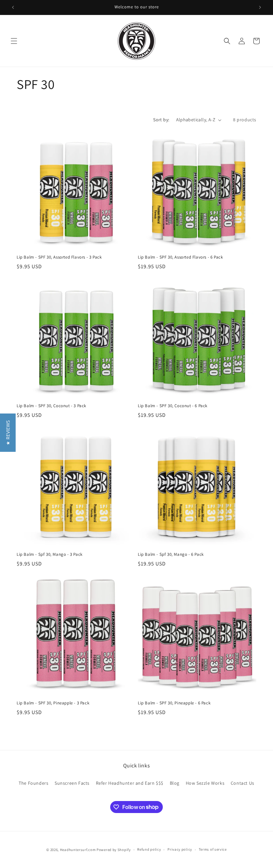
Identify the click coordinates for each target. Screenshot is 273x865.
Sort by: (161, 120)
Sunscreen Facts (72, 783)
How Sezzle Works (205, 783)
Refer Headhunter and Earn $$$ (129, 783)
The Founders (33, 783)
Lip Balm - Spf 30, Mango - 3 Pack (50, 554)
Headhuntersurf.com (78, 849)
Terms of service (213, 849)
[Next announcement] (260, 7)
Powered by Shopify (114, 849)
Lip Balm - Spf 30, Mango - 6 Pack (171, 554)
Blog (174, 783)
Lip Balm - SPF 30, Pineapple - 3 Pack (53, 703)
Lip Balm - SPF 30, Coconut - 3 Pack (51, 406)
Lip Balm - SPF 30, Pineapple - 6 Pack (174, 703)
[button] (14, 41)
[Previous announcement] (13, 7)
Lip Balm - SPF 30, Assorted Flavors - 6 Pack (180, 257)
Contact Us (242, 783)
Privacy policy (179, 849)
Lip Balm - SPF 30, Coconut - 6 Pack (172, 406)
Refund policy (149, 849)
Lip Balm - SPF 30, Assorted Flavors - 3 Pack (59, 257)
